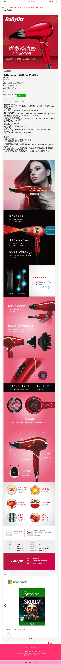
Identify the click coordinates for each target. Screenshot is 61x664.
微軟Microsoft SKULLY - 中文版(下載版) (16, 629)
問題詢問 (23, 101)
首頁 (4, 7)
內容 (5, 101)
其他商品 (6, 574)
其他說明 (16, 101)
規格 (10, 101)
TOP (50, 643)
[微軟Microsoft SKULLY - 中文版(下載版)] (31, 602)
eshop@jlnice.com (35, 655)
